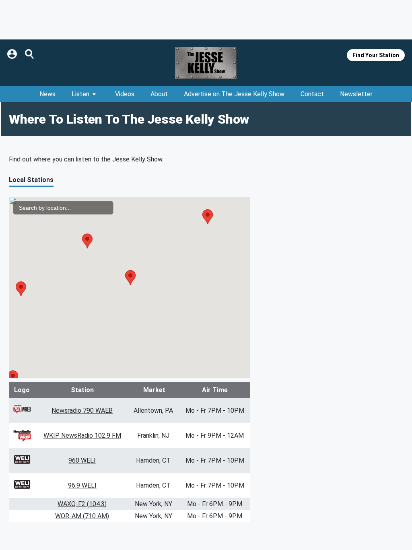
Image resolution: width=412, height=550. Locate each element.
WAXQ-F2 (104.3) (82, 504)
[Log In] (13, 54)
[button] (20, 289)
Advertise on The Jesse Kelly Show (234, 94)
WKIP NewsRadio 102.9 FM (82, 435)
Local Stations (31, 180)
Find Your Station (375, 55)
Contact (312, 94)
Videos (124, 94)
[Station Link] (206, 63)
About (159, 94)
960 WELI (82, 460)
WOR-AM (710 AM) (82, 516)
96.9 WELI (82, 485)
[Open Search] (30, 54)
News (47, 94)
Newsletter (356, 94)
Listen (80, 94)
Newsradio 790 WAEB (82, 410)
